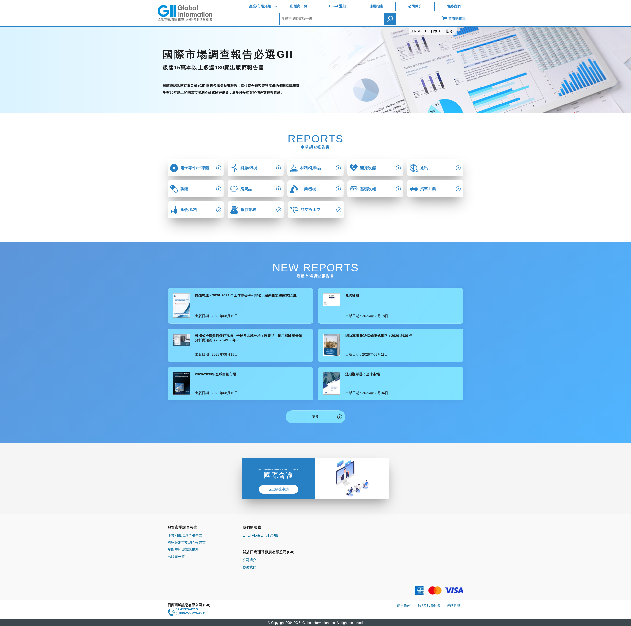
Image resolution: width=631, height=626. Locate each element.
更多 (315, 416)
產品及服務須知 (429, 605)
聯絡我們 (454, 6)
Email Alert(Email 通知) (260, 535)
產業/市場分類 (260, 6)
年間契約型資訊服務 (183, 550)
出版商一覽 (298, 6)
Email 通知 (337, 6)
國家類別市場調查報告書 (187, 542)
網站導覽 (453, 605)
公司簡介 (415, 6)
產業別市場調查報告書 (185, 535)
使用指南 (376, 6)
